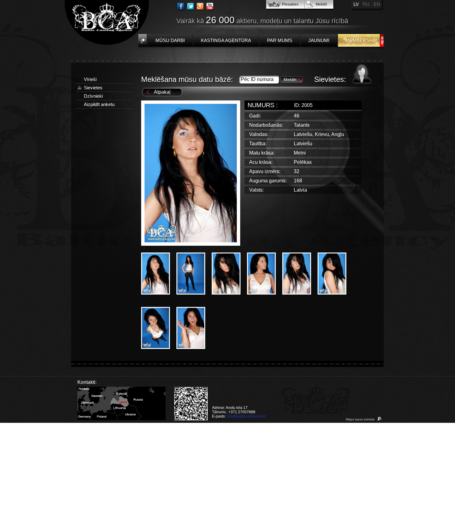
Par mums (279, 40)
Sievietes (93, 87)
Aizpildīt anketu (99, 104)
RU (366, 4)
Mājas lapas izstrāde (361, 419)
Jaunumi (318, 40)
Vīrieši (90, 79)
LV (356, 4)
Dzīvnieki (93, 96)
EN (377, 4)
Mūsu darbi (170, 40)
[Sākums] (142, 40)
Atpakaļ (162, 92)
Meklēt (321, 4)
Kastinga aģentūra (226, 40)
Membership (361, 40)
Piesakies (290, 4)
